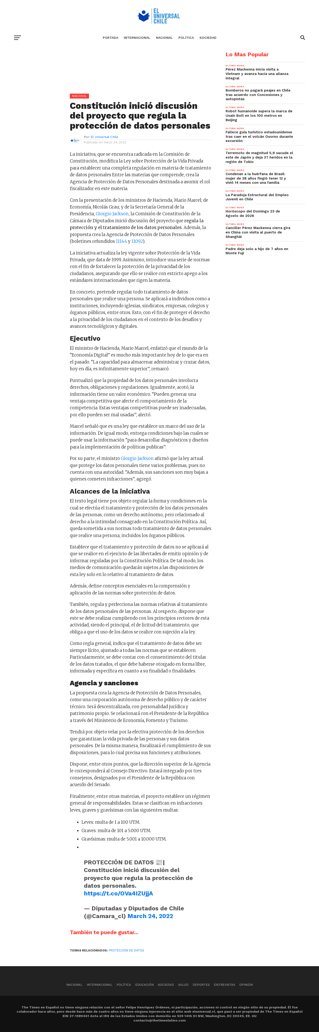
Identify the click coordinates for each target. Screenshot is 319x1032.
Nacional (164, 37)
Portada (110, 37)
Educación (144, 984)
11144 (121, 241)
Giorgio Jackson (112, 213)
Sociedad (207, 37)
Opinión (246, 984)
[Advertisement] (113, 84)
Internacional (137, 37)
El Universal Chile (104, 137)
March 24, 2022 (150, 915)
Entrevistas (224, 984)
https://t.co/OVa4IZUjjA (118, 893)
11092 (137, 241)
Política (186, 37)
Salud (183, 984)
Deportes (201, 984)
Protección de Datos (126, 950)
